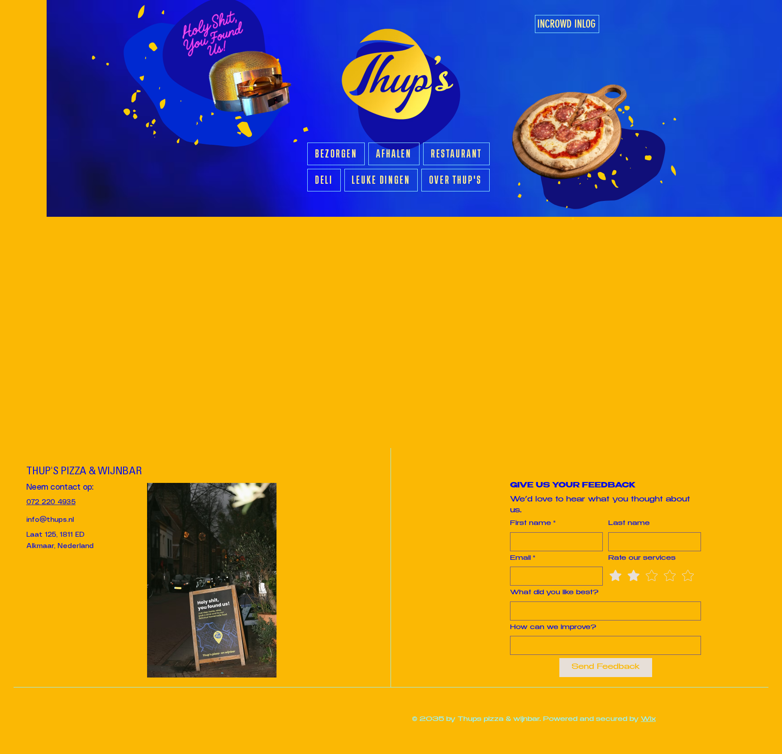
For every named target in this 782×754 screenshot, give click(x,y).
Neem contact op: (59, 487)
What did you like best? (554, 593)
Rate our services (642, 558)
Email (522, 558)
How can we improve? (553, 628)
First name (533, 523)
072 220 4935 (51, 502)
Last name (629, 523)
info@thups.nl (50, 519)
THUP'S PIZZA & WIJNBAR (84, 472)
